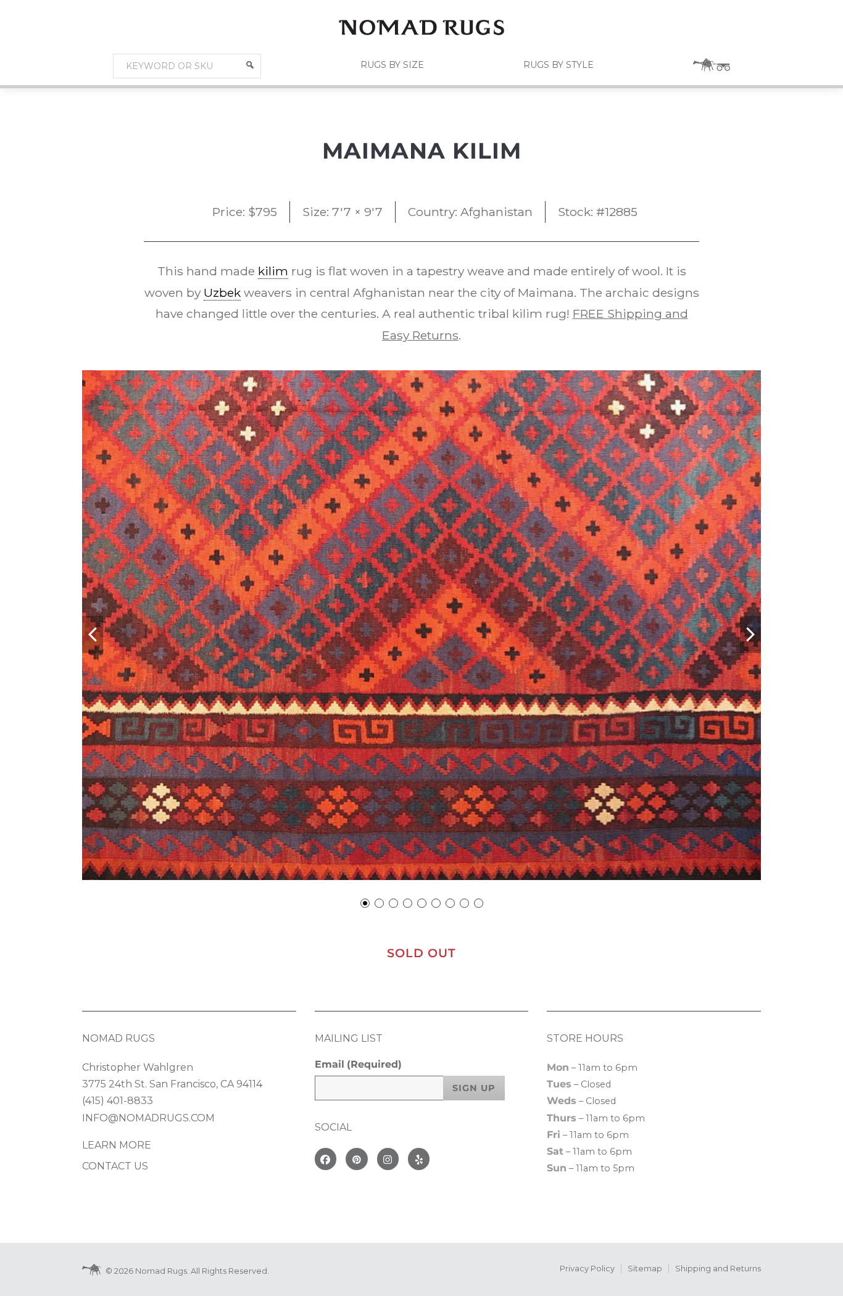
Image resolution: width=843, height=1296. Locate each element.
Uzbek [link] (222, 292)
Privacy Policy (587, 1268)
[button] (250, 65)
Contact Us (115, 1166)
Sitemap (645, 1268)
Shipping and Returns (718, 1268)
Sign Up (474, 1088)
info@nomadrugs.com (148, 1118)
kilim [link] (273, 271)
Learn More (116, 1145)
